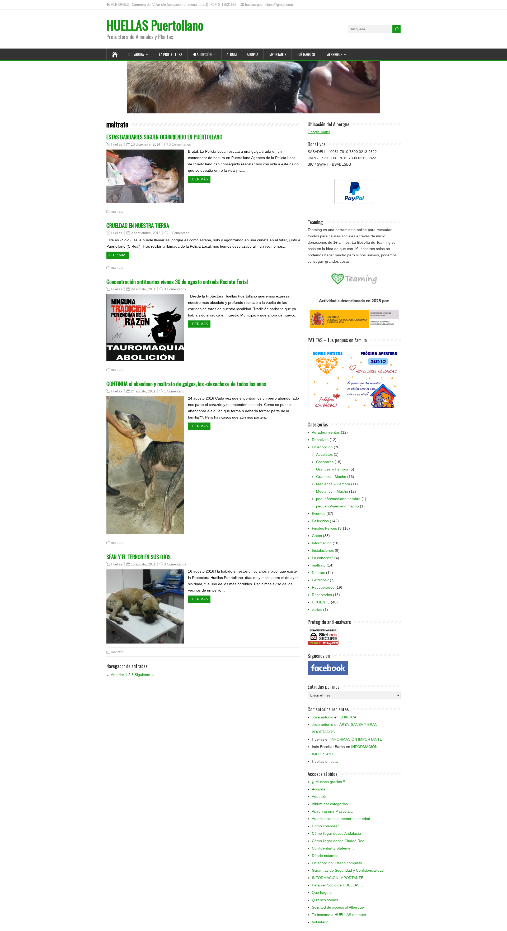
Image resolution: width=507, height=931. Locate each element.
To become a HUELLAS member (339, 915)
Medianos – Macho (332, 491)
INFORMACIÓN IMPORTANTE (356, 739)
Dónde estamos (325, 855)
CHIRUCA (348, 717)
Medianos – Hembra (333, 484)
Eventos (318, 513)
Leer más (199, 179)
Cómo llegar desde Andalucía (336, 833)
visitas (317, 609)
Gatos (317, 536)
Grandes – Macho (331, 476)
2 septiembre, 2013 (145, 233)
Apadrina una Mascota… (332, 811)
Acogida (318, 789)
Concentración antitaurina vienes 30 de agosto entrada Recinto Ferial (177, 281)
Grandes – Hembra (332, 469)
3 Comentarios (175, 289)
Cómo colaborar (325, 826)
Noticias (318, 572)
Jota (334, 761)
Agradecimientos (326, 432)
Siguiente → (145, 675)
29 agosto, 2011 (143, 289)
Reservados (322, 595)
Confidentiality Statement (333, 848)
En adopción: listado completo (337, 863)
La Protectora (170, 54)
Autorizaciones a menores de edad (341, 819)
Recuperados (323, 587)
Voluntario (320, 922)
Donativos (320, 440)
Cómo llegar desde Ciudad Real (338, 841)
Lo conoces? (322, 558)
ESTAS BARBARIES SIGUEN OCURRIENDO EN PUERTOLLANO (164, 137)
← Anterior (115, 675)
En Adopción (202, 54)
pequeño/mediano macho (337, 506)
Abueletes (324, 454)
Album (232, 54)
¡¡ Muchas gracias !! (328, 782)
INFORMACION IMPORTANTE (337, 878)
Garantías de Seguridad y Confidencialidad (348, 870)
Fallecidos (320, 521)
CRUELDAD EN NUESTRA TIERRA (137, 225)
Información (322, 543)
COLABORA (136, 54)
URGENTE (321, 602)
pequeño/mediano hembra (338, 499)
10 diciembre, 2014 (145, 144)
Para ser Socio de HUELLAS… (337, 885)
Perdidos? (320, 580)
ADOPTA (252, 54)
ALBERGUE (334, 54)
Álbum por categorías (330, 804)
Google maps (319, 132)
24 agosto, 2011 (143, 391)
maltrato (117, 211)
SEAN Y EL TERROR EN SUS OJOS (138, 557)
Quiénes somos (325, 900)
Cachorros (325, 462)
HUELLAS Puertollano (154, 25)
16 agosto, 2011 (143, 564)
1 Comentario (179, 233)
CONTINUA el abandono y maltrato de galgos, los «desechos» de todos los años (186, 384)
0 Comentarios (180, 144)
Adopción (319, 796)
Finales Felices (324, 528)
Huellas (116, 144)
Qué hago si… (324, 892)
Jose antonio (322, 717)
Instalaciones (323, 550)
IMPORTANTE (277, 54)
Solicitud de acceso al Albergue (338, 907)
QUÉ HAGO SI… (307, 54)
